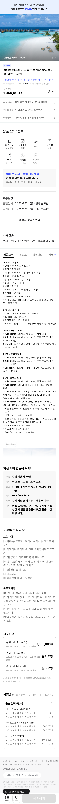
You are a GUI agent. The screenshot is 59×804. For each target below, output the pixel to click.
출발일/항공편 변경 (29, 219)
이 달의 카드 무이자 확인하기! (29, 109)
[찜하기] (48, 91)
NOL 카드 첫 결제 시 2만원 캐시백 (31, 102)
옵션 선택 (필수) (14, 703)
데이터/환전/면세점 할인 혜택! (29, 117)
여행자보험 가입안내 (12, 764)
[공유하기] (54, 91)
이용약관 (7, 761)
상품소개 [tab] (8, 254)
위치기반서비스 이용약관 (26, 761)
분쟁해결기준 (43, 764)
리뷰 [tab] (52, 254)
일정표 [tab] (23, 254)
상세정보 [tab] (37, 254)
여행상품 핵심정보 (39, 83)
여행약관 (29, 764)
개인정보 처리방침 (49, 761)
